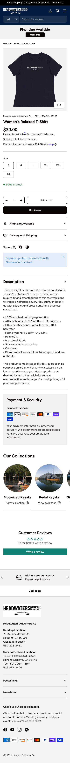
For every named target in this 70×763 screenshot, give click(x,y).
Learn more (57, 2)
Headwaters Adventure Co (17, 116)
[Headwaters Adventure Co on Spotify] (26, 729)
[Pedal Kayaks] (49, 478)
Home (6, 44)
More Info (35, 34)
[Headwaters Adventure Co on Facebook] (5, 729)
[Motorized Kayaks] (17, 478)
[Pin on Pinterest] (27, 247)
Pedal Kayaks (49, 497)
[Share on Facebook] (20, 247)
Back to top (35, 590)
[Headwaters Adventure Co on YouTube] (12, 729)
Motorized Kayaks (17, 497)
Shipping (7, 139)
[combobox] (35, 19)
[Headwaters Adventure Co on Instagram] (19, 729)
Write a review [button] (35, 551)
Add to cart (47, 200)
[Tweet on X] (14, 247)
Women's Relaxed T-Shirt (23, 44)
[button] (57, 10)
